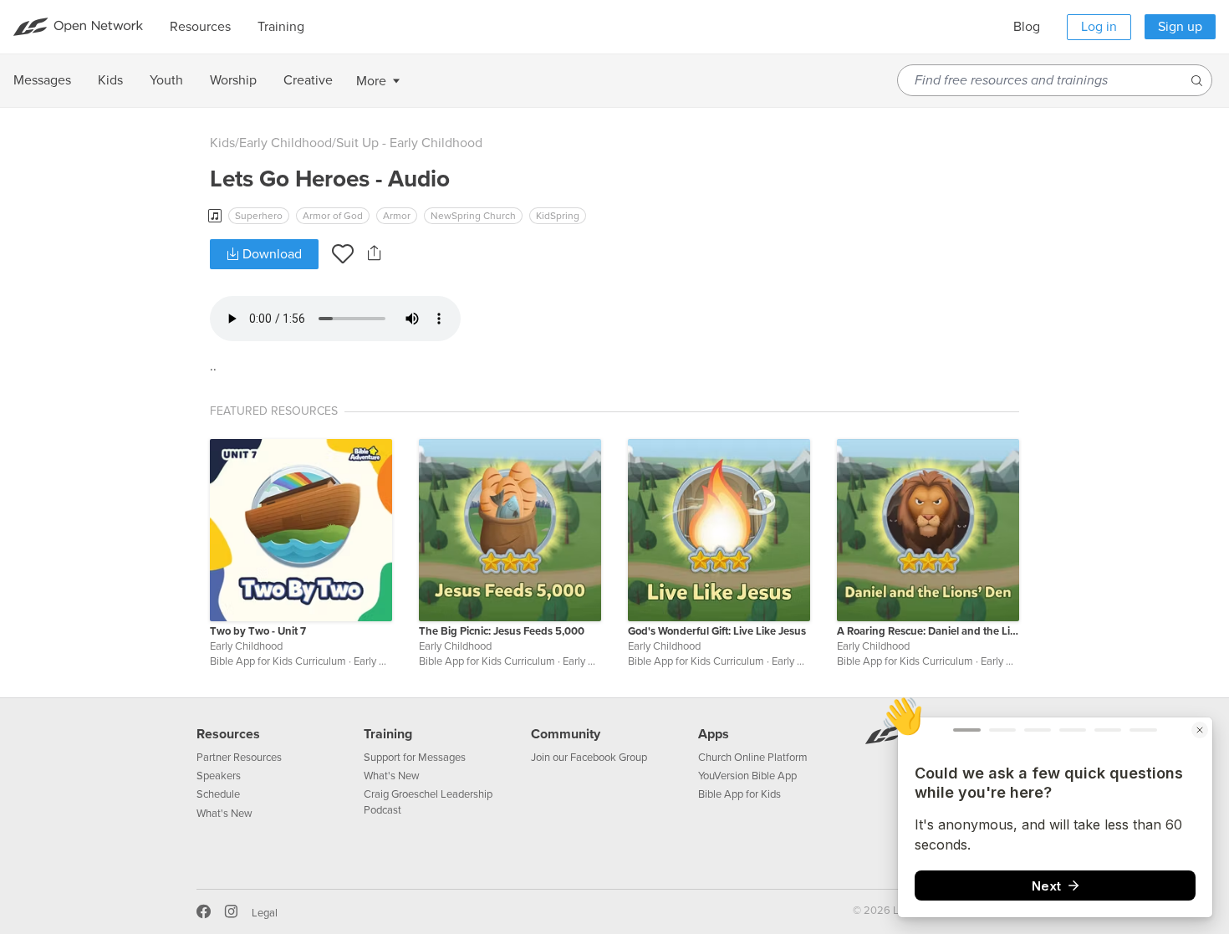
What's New (224, 813)
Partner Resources (239, 757)
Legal (265, 913)
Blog (1026, 26)
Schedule (218, 794)
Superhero (259, 216)
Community (565, 734)
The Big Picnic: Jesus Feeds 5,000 (501, 631)
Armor (397, 216)
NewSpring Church (473, 216)
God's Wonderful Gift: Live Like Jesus (717, 631)
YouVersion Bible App (747, 776)
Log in (1099, 26)
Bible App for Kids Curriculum (278, 661)
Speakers (218, 776)
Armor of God (333, 216)
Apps (713, 734)
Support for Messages (415, 757)
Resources (228, 734)
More (371, 81)
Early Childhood (285, 143)
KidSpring (557, 216)
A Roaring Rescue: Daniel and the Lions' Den (928, 631)
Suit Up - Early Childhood (409, 143)
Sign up (1180, 26)
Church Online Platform (753, 757)
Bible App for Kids (739, 794)
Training (388, 734)
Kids (222, 143)
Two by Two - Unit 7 (258, 631)
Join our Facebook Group (589, 757)
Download (270, 254)
